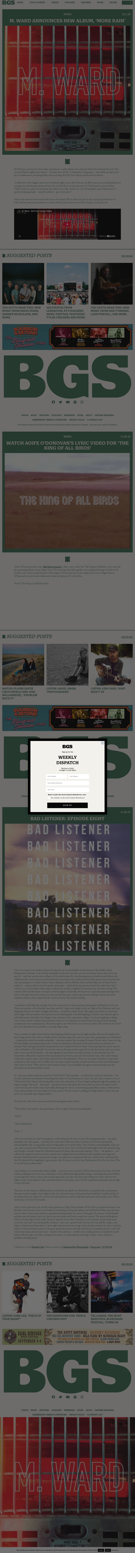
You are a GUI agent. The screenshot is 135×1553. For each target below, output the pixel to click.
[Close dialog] (102, 742)
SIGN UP (67, 805)
